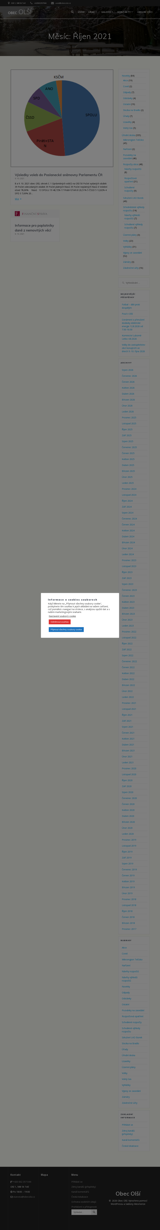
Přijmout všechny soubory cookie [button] (66, 629)
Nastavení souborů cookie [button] (62, 616)
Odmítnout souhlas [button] (60, 621)
